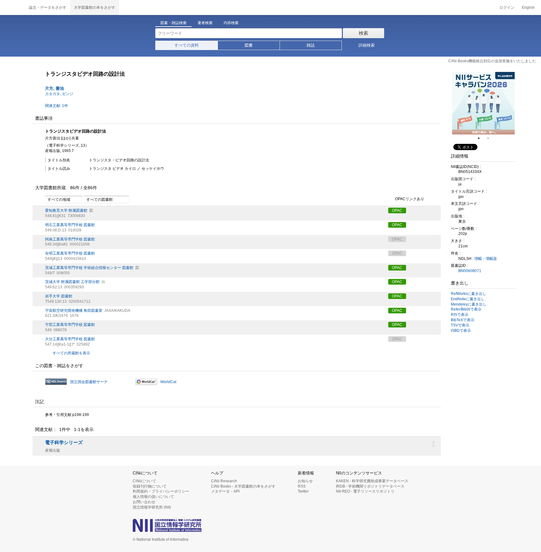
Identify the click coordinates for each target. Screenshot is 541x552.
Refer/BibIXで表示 (466, 309)
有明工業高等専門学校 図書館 (70, 253)
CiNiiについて (144, 481)
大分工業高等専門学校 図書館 (70, 339)
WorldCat (168, 382)
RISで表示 (459, 314)
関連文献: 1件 (56, 106)
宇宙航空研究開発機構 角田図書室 (73, 310)
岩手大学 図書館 (58, 296)
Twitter (303, 491)
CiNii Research (224, 481)
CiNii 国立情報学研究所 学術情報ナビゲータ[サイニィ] (12, 7)
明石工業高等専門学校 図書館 (70, 225)
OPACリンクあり (409, 199)
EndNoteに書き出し (468, 299)
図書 (249, 45)
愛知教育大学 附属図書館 (66, 210)
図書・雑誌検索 (173, 23)
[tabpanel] (483, 103)
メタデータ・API (225, 491)
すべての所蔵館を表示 (71, 353)
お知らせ (305, 481)
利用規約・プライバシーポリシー (161, 491)
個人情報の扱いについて (153, 496)
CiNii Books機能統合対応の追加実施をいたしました (492, 61)
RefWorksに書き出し (468, 293)
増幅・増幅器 (485, 258)
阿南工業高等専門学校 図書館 (70, 239)
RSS (302, 486)
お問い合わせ (144, 502)
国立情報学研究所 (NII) (152, 507)
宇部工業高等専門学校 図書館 (70, 324)
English (528, 7)
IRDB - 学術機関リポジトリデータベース (370, 486)
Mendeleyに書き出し (469, 304)
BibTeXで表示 (462, 320)
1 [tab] (481, 138)
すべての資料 (186, 45)
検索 (363, 33)
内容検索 (231, 23)
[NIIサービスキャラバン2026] (483, 103)
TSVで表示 (460, 325)
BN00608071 (469, 271)
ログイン (506, 7)
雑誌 (311, 45)
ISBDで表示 (461, 330)
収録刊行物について (150, 486)
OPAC (397, 210)
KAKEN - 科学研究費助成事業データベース (372, 481)
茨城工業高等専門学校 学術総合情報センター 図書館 (89, 268)
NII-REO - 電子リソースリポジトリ (365, 491)
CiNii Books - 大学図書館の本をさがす (243, 486)
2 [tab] (490, 138)
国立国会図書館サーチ (89, 382)
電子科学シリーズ (64, 442)
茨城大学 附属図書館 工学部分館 (72, 282)
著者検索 (205, 23)
